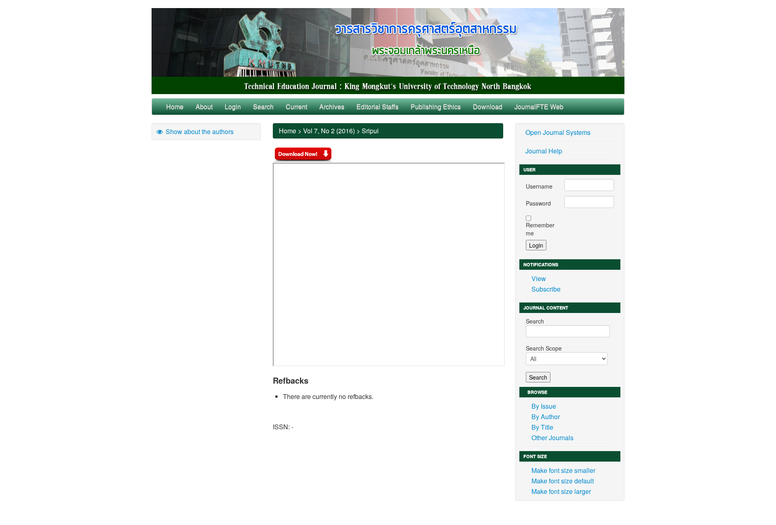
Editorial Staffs (377, 106)
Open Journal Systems (557, 132)
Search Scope (544, 348)
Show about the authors (199, 131)
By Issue (543, 406)
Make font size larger (561, 491)
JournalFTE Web (539, 106)
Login (233, 106)
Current (296, 106)
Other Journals (552, 437)
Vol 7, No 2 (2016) (329, 130)
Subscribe (546, 289)
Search (263, 106)
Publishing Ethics (436, 106)
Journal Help (543, 150)
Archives (331, 106)
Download (487, 106)
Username (539, 186)
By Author (545, 416)
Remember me (540, 229)
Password (538, 203)
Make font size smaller (563, 470)
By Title (542, 427)
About (204, 106)
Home (174, 106)
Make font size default (562, 480)
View (538, 278)
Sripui (370, 130)
